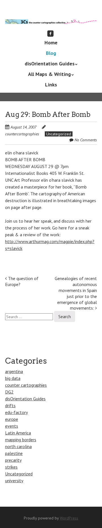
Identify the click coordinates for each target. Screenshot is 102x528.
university (14, 480)
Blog (51, 53)
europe (11, 419)
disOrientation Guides (50, 63)
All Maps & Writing (49, 74)
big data (12, 378)
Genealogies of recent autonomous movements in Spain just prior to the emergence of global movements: (76, 293)
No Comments (86, 139)
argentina (14, 371)
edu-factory (16, 412)
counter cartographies (26, 385)
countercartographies (22, 133)
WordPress (69, 518)
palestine (14, 453)
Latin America (18, 433)
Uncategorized (58, 133)
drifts (10, 405)
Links (51, 84)
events (11, 426)
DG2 (9, 392)
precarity (13, 460)
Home (51, 42)
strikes (11, 467)
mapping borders (20, 439)
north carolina (18, 446)
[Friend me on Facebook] (50, 33)
